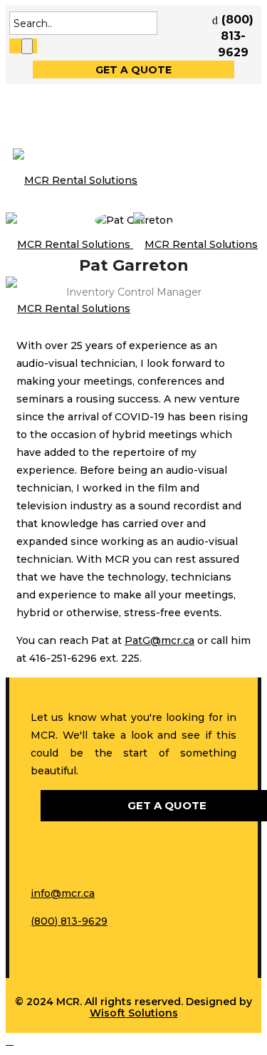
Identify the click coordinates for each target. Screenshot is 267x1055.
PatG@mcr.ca (159, 640)
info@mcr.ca (63, 893)
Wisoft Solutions (134, 1013)
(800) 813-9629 (69, 921)
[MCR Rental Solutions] (132, 244)
